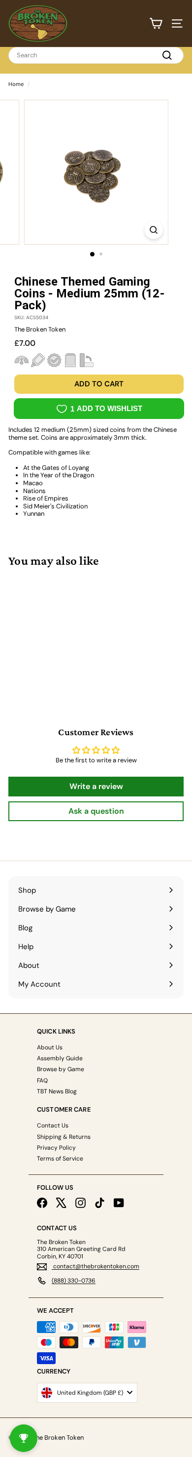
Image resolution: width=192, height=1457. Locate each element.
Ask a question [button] (96, 811)
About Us (50, 1047)
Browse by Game (60, 1069)
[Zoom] (153, 230)
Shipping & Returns (64, 1137)
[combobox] (96, 55)
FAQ (42, 1080)
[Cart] (155, 23)
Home (16, 84)
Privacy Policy (56, 1148)
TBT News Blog (57, 1091)
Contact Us (52, 1125)
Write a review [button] (96, 786)
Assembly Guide (60, 1058)
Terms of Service (60, 1159)
